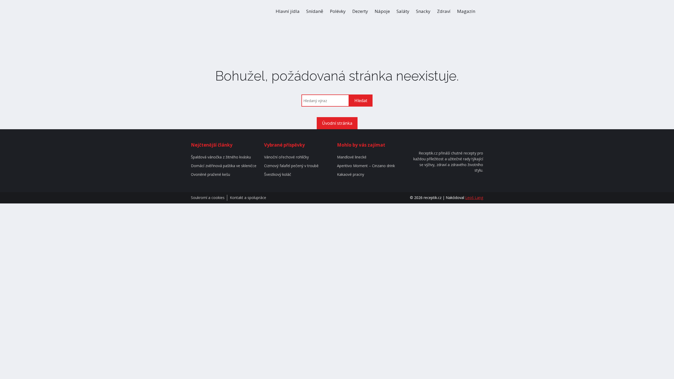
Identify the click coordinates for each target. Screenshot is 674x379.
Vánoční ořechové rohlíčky (286, 157)
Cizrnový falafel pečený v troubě (291, 166)
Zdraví (443, 11)
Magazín (466, 11)
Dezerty (360, 11)
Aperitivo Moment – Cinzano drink (366, 166)
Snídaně (314, 11)
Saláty (403, 11)
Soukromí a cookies (208, 198)
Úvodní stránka (337, 123)
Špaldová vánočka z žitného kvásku (221, 157)
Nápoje (382, 11)
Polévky (338, 11)
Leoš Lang (474, 197)
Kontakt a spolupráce (248, 198)
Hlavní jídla (288, 11)
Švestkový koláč (277, 174)
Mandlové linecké (351, 157)
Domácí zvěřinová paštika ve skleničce (223, 166)
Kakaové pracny (350, 174)
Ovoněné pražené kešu (210, 174)
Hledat (360, 100)
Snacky (423, 11)
